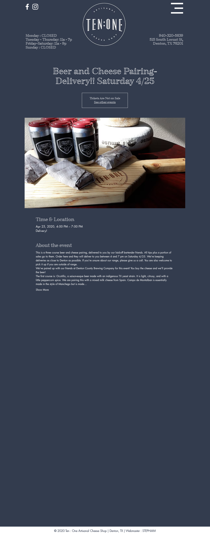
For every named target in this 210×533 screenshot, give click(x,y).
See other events (105, 102)
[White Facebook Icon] (27, 7)
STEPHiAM (149, 531)
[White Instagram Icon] (35, 7)
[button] (177, 8)
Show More (42, 290)
